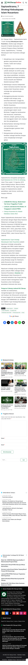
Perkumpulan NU (17, 312)
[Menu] (2, 3)
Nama (3, 438)
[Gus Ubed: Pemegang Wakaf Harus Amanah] (21, 400)
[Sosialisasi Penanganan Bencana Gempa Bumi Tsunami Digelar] (7, 365)
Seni (23, 312)
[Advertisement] (14, 342)
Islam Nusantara (5, 310)
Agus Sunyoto (10, 308)
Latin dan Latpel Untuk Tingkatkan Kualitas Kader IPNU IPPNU (20, 372)
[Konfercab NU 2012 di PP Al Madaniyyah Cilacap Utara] (7, 400)
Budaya (16, 308)
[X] (8, 322)
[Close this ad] (27, 660)
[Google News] (14, 316)
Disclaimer (4, 659)
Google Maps (21, 605)
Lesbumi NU (13, 310)
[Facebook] (4, 322)
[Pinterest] (15, 322)
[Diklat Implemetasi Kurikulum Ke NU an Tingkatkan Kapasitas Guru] (21, 382)
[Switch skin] (23, 3)
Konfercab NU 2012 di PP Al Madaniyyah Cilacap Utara (7, 406)
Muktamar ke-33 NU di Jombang (14, 180)
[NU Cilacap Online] (12, 2)
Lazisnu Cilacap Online (19, 621)
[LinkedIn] (12, 322)
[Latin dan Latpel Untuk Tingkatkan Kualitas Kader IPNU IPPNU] (21, 365)
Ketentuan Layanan (21, 659)
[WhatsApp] (19, 322)
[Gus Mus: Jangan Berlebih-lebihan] (7, 382)
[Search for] (26, 3)
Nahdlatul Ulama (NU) (6, 312)
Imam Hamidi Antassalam (7, 16)
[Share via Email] (23, 322)
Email (3, 444)
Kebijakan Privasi (12, 659)
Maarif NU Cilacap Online (7, 621)
